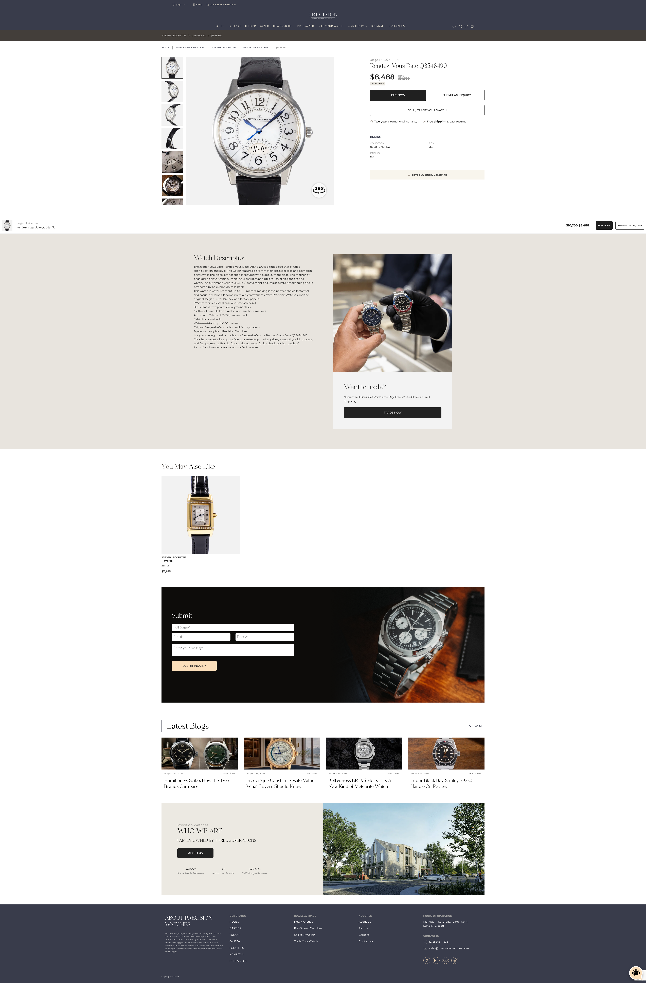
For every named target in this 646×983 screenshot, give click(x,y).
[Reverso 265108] (201, 525)
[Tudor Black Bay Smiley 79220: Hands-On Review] (446, 765)
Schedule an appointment (223, 5)
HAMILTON (236, 954)
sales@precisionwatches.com (449, 948)
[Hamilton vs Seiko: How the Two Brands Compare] (200, 765)
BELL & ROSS (238, 961)
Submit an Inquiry (456, 95)
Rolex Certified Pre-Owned (249, 26)
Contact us (366, 941)
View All (477, 726)
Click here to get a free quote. (214, 339)
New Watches (283, 26)
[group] (172, 68)
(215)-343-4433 (182, 5)
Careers (364, 934)
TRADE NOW (393, 412)
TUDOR (234, 934)
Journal (377, 26)
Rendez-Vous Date (255, 47)
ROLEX (234, 921)
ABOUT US (195, 853)
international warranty (395, 121)
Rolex (220, 26)
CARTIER (235, 928)
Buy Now (398, 95)
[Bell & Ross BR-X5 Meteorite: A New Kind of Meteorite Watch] (364, 765)
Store (199, 5)
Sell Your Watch (330, 26)
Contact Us (396, 26)
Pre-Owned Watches (190, 47)
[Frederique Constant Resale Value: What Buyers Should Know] (282, 765)
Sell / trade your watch (427, 110)
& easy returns (446, 121)
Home (165, 47)
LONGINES (236, 948)
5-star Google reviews (208, 347)
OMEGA (234, 941)
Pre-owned (305, 26)
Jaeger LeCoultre (223, 47)
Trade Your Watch (306, 941)
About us (365, 921)
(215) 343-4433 (438, 941)
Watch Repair (357, 26)
